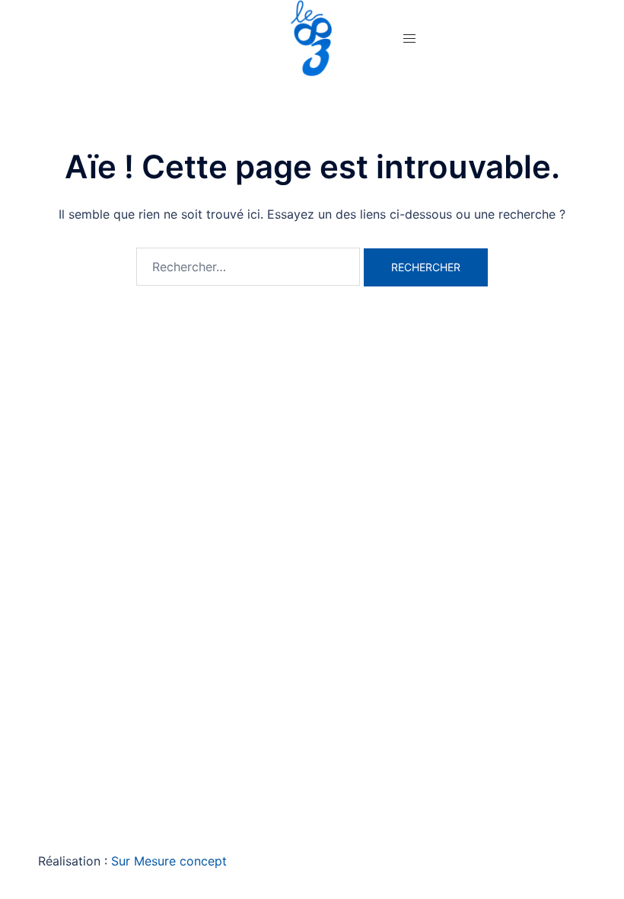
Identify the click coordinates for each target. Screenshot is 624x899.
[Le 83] (312, 36)
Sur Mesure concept (169, 861)
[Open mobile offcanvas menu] (409, 38)
